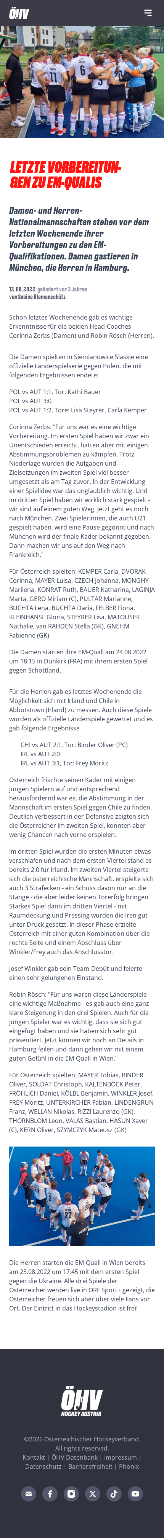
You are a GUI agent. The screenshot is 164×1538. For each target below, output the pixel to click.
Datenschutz (43, 1466)
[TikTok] (114, 1493)
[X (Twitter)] (92, 1493)
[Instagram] (71, 1493)
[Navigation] (148, 13)
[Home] (19, 13)
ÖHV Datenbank (74, 1457)
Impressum (120, 1457)
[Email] (28, 1493)
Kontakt (34, 1457)
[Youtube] (135, 1493)
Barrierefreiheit (90, 1466)
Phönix (129, 1466)
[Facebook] (50, 1493)
